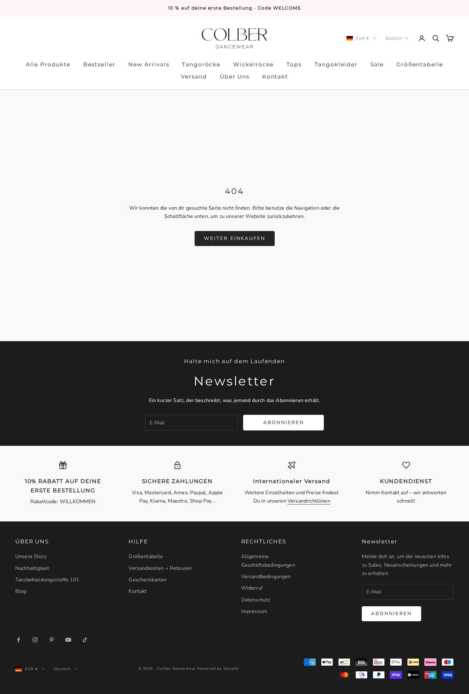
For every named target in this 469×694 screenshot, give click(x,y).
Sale (377, 64)
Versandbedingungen (266, 576)
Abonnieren (283, 422)
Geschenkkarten (148, 579)
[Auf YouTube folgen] (68, 640)
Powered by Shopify (218, 668)
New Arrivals (148, 64)
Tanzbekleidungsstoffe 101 (47, 579)
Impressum (254, 611)
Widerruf (252, 588)
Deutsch (393, 38)
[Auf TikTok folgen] (85, 640)
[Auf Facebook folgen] (18, 640)
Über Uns (234, 77)
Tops (294, 64)
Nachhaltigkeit (32, 568)
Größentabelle (420, 64)
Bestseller (99, 64)
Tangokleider (336, 64)
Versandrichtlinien (308, 500)
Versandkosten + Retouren (160, 568)
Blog (20, 591)
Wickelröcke (253, 64)
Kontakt (275, 77)
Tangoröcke (201, 64)
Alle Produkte (48, 64)
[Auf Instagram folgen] (35, 640)
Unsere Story (31, 556)
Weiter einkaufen (234, 238)
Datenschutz (256, 599)
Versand (194, 77)
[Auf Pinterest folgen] (51, 640)
